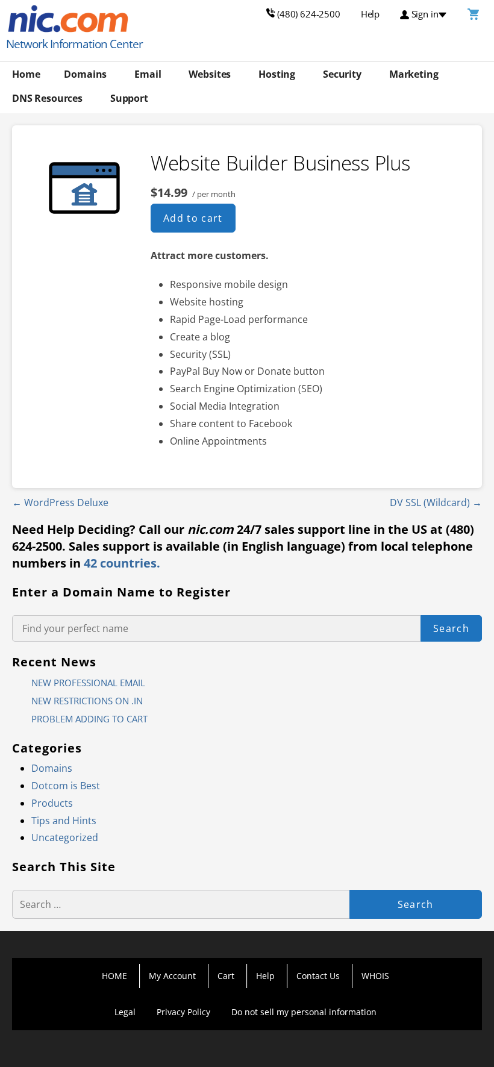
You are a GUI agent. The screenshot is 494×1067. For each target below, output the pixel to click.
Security (342, 74)
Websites (210, 74)
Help (265, 975)
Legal (125, 1012)
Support (129, 98)
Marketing (414, 74)
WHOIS (375, 975)
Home (26, 74)
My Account (172, 975)
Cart (225, 975)
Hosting (276, 74)
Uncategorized (64, 837)
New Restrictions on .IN (87, 701)
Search (451, 628)
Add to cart (193, 218)
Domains (85, 74)
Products (52, 803)
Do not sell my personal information (304, 1012)
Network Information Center (74, 44)
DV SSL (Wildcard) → (436, 502)
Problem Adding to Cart (89, 719)
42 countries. (122, 563)
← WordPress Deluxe (60, 502)
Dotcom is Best (65, 785)
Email (147, 74)
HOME (114, 975)
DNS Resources (47, 98)
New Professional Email (88, 683)
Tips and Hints (63, 820)
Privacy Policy (183, 1012)
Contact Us (318, 975)
